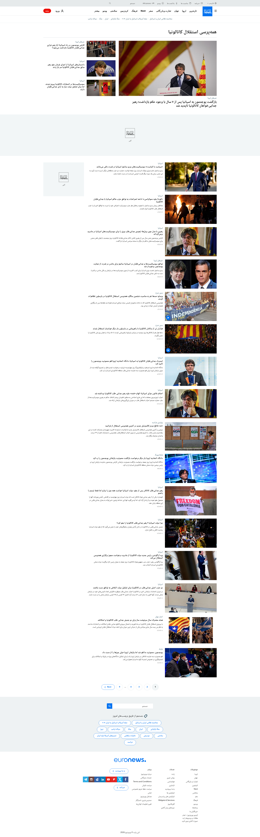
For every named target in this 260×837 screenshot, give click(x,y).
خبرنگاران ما (193, 811)
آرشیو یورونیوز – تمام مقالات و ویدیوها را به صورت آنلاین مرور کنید (190, 818)
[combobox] (123, 3)
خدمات (172, 769)
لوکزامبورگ (159, 455)
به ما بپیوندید (170, 789)
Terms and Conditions (142, 781)
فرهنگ (134, 10)
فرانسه (130, 742)
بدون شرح (159, 293)
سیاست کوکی (147, 785)
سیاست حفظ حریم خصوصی (142, 789)
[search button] (110, 3)
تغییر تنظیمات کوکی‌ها (144, 804)
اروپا (184, 10)
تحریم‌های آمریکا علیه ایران (106, 735)
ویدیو (105, 10)
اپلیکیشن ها (171, 793)
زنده (47, 11)
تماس (150, 793)
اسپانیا (82, 61)
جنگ (100, 19)
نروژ (101, 729)
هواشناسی (171, 781)
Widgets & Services (166, 800)
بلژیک (161, 649)
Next (143, 10)
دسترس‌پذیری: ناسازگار (144, 800)
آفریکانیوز (171, 804)
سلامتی (113, 10)
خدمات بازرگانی (146, 778)
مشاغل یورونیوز (146, 796)
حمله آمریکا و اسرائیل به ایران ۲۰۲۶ (134, 19)
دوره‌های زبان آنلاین (168, 808)
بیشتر (149, 769)
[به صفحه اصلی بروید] (207, 11)
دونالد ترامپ (92, 19)
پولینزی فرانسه (157, 422)
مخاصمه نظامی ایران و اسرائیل (161, 19)
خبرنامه (122, 787)
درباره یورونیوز (146, 774)
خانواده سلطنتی (130, 735)
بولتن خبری (171, 778)
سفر (151, 10)
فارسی (211, 3)
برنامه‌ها (195, 808)
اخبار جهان (159, 617)
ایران (106, 19)
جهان (176, 10)
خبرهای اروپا (212, 98)
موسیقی (147, 735)
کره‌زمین (124, 10)
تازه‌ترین (193, 10)
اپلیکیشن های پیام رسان (166, 796)
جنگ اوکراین (115, 19)
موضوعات (194, 769)
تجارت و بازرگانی (163, 10)
